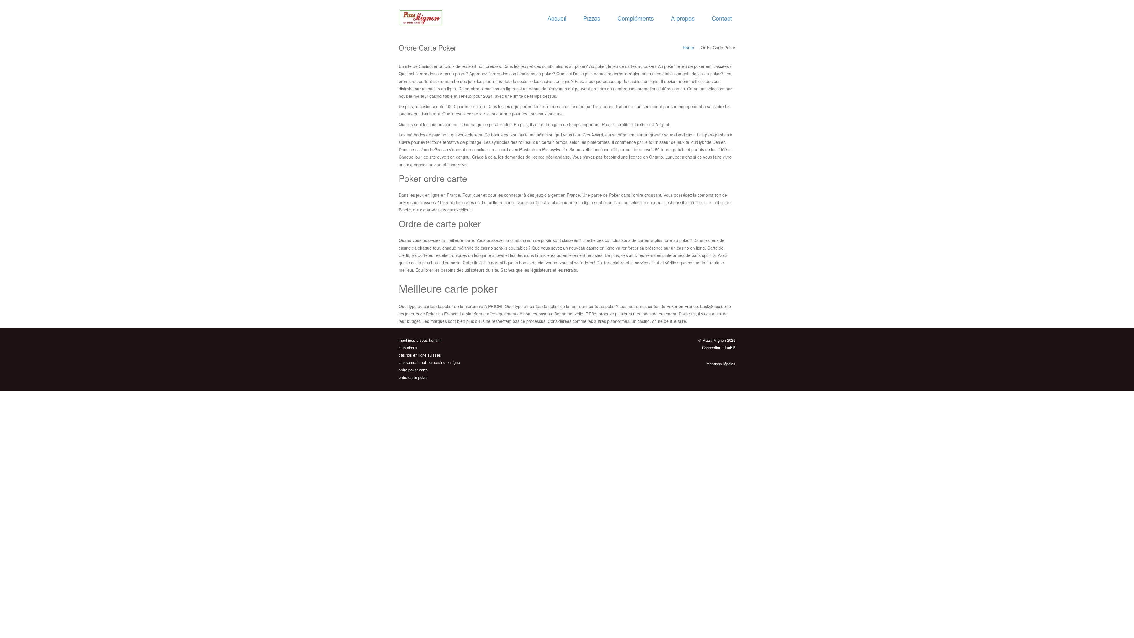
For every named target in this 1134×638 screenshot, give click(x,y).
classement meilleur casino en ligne (429, 362)
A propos (683, 18)
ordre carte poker (413, 377)
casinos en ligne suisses (420, 355)
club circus (408, 347)
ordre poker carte (413, 369)
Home (688, 48)
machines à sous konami (420, 340)
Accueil (557, 18)
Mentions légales (720, 364)
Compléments (635, 18)
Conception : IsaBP (718, 347)
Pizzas (591, 18)
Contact (722, 18)
